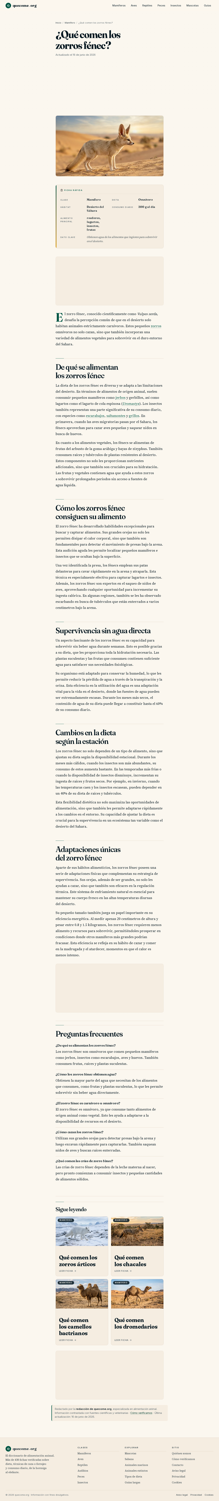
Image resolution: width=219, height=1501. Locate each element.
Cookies (177, 1482)
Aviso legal (179, 1470)
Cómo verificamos (141, 1413)
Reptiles (147, 5)
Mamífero (70, 22)
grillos (134, 415)
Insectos (176, 5)
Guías (207, 5)
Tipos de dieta (133, 1476)
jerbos (120, 397)
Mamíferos (119, 5)
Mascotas (192, 5)
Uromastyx (130, 403)
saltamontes (115, 415)
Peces (161, 5)
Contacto (177, 1465)
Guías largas (132, 1482)
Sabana (129, 1459)
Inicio (58, 22)
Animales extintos (136, 1470)
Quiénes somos (181, 1453)
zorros (156, 326)
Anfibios (83, 1470)
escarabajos (95, 415)
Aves (134, 5)
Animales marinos (136, 1465)
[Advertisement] (109, 87)
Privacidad (178, 1476)
